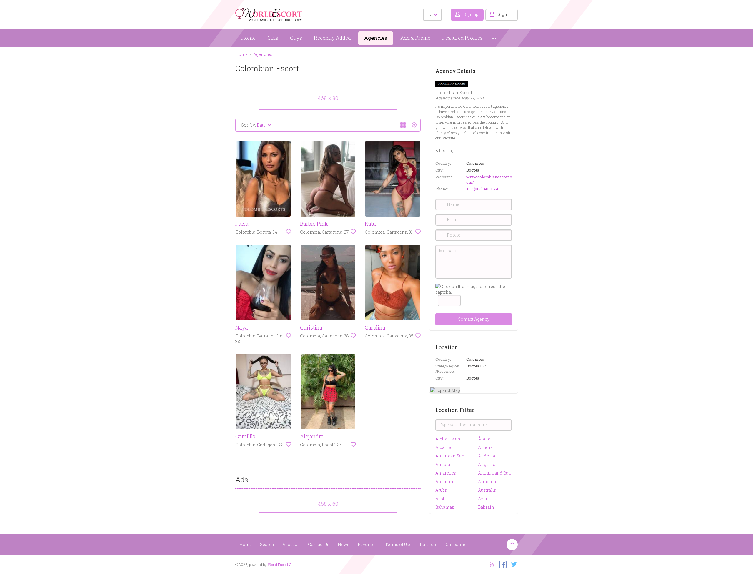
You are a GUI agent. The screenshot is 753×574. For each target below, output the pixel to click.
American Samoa (452, 456)
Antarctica (445, 473)
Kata (370, 223)
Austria (442, 498)
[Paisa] (263, 178)
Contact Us (318, 544)
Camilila (245, 436)
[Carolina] (393, 282)
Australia (487, 490)
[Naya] (263, 282)
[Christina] (328, 282)
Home (248, 37)
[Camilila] (263, 391)
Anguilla (486, 464)
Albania (443, 447)
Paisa (242, 223)
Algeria (485, 447)
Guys (296, 37)
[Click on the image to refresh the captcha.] (473, 289)
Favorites (367, 544)
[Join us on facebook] (501, 564)
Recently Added (332, 37)
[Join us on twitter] (512, 564)
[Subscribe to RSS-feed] (490, 564)
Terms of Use (398, 544)
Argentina (445, 481)
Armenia (487, 481)
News (343, 544)
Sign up (470, 14)
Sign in (505, 14)
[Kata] (393, 178)
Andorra (486, 456)
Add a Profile (415, 37)
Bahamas (444, 507)
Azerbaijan (489, 498)
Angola (442, 464)
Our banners (458, 544)
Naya (241, 327)
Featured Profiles (462, 37)
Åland (484, 439)
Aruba (441, 490)
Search (267, 544)
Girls (272, 37)
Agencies (375, 37)
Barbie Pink (314, 223)
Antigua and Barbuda (495, 473)
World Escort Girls (282, 564)
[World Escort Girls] (269, 13)
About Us (291, 544)
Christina (311, 327)
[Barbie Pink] (328, 178)
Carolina (375, 327)
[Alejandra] (328, 391)
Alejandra (312, 436)
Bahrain (486, 507)
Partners (428, 544)
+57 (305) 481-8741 (483, 189)
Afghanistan (447, 439)
